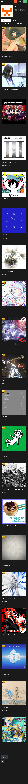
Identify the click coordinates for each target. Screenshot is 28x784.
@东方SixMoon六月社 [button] (6, 565)
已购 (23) (6, 20)
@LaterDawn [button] (4, 710)
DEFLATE (20, 23)
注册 (25, 1)
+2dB (7, 23)
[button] (14, 53)
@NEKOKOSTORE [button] (5, 92)
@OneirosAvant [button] (5, 129)
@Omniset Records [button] (5, 674)
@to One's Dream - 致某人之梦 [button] (8, 56)
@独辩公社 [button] (4, 274)
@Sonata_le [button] (4, 201)
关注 (23, 20)
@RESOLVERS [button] (5, 310)
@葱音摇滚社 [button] (4, 456)
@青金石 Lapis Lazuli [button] (6, 238)
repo (15, 20)
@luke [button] (3, 383)
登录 (20, 1)
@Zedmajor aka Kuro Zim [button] (7, 165)
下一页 (4, 757)
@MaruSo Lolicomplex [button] (6, 746)
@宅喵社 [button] (3, 347)
